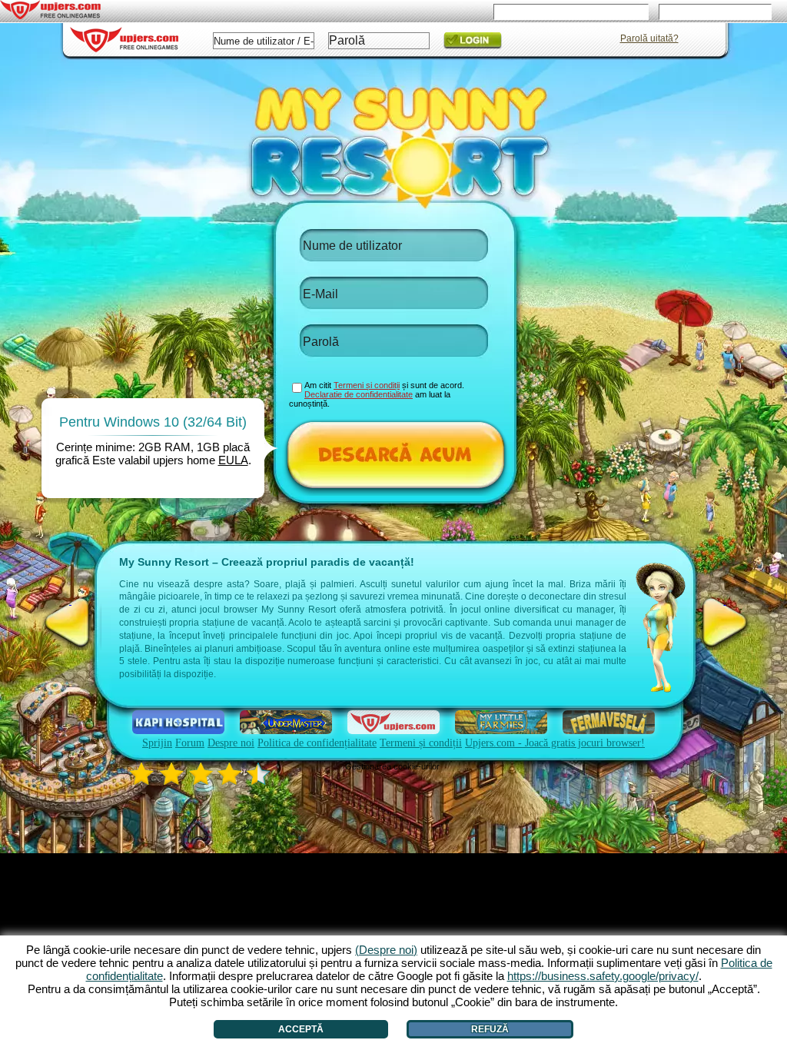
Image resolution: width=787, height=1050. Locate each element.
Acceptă (301, 1029)
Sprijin (157, 743)
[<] (70, 622)
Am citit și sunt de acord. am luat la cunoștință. (376, 394)
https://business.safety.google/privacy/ (603, 975)
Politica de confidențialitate (317, 743)
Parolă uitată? (649, 38)
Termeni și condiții (421, 743)
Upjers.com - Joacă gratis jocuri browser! (555, 743)
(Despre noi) (386, 949)
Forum (189, 743)
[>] (724, 622)
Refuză (490, 1029)
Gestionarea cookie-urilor (392, 766)
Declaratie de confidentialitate (358, 394)
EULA (233, 460)
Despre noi (231, 743)
